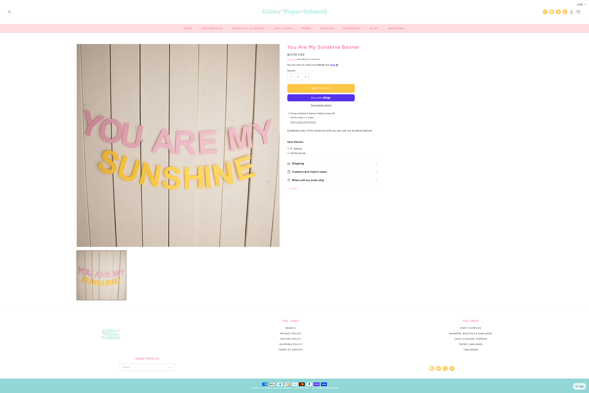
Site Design (301, 388)
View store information (303, 122)
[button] (9, 12)
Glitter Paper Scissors (275, 388)
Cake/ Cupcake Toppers (470, 339)
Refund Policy (291, 339)
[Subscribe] (169, 367)
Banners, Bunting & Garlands (470, 333)
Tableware (470, 349)
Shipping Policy (290, 344)
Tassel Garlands (471, 344)
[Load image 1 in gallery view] (101, 275)
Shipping (291, 59)
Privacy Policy (290, 333)
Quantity (291, 70)
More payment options (321, 105)
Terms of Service (290, 349)
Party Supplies (470, 328)
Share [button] (294, 188)
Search (290, 328)
